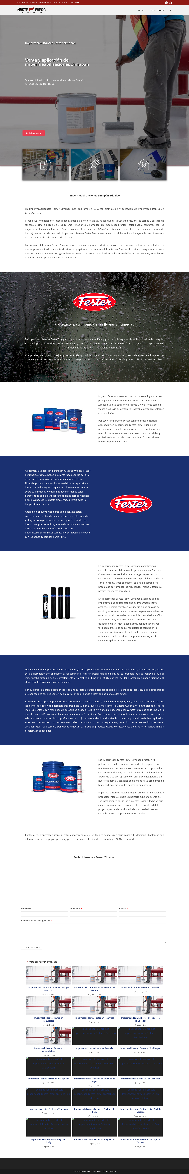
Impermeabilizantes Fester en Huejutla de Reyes (94, 1080)
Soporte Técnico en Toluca (106, 1171)
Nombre (27, 908)
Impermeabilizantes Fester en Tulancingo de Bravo (48, 989)
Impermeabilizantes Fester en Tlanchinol (48, 1109)
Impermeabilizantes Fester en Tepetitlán (140, 987)
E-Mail (123, 908)
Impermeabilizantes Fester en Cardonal (140, 1078)
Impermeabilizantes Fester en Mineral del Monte (94, 989)
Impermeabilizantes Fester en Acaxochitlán (48, 1050)
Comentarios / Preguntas (36, 920)
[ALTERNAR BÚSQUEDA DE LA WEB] (171, 10)
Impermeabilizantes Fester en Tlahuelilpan (48, 1019)
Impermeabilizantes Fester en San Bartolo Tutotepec (140, 1110)
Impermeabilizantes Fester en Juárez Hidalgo (48, 1141)
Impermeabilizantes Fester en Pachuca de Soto (94, 1110)
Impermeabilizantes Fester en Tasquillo (94, 1048)
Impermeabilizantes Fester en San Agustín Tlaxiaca (140, 1141)
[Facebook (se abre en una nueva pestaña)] (166, 2)
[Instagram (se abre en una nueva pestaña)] (170, 2)
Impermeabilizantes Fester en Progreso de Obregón (140, 1019)
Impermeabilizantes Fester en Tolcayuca (94, 1017)
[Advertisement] (57, 109)
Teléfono (76, 908)
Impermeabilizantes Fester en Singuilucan (94, 1139)
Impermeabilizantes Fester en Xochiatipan (140, 1048)
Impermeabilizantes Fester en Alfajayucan (48, 1078)
